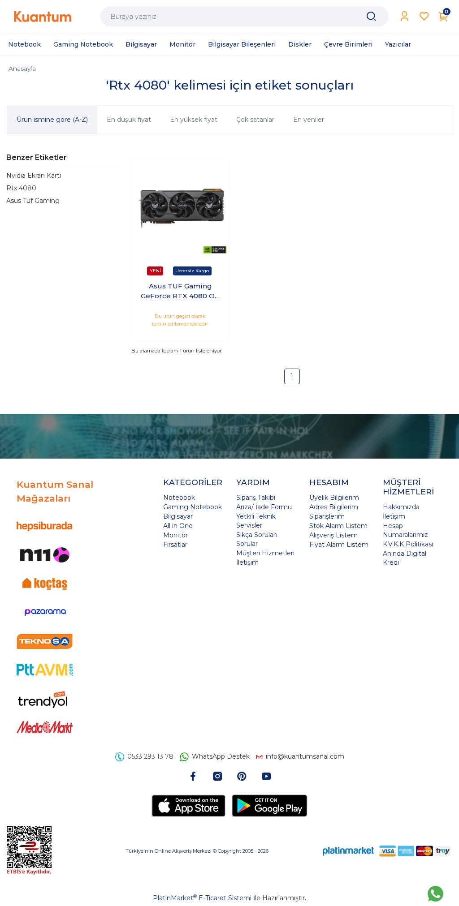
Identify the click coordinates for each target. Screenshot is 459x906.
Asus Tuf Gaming (33, 201)
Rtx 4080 (21, 188)
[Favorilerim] (424, 16)
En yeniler (308, 120)
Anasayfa (22, 68)
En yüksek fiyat (193, 120)
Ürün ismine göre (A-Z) (52, 120)
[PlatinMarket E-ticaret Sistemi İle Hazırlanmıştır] (348, 850)
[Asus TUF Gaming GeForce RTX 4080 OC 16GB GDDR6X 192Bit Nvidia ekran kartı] (180, 207)
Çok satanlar (255, 120)
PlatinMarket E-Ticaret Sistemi (202, 898)
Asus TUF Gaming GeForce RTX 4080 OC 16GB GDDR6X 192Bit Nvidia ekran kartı (180, 291)
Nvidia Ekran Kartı (33, 176)
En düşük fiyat (129, 120)
